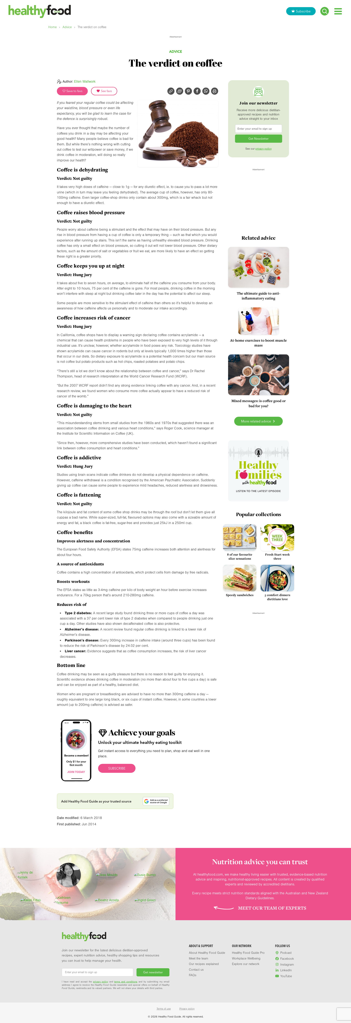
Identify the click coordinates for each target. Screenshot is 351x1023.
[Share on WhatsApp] (205, 91)
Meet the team (198, 958)
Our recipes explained (204, 964)
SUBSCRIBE (116, 768)
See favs (106, 91)
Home (52, 27)
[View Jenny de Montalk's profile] (30, 875)
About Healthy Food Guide (207, 953)
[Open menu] (338, 11)
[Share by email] (179, 91)
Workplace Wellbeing (246, 958)
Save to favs (74, 91)
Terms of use (164, 1008)
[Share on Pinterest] (188, 91)
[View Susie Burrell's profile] (145, 875)
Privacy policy (187, 1008)
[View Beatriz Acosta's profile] (107, 900)
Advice (67, 27)
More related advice (256, 421)
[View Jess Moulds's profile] (107, 875)
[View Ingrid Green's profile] (145, 900)
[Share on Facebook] (197, 91)
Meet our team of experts (272, 908)
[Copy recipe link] (170, 91)
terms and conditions (125, 981)
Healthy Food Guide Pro (248, 953)
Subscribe (303, 11)
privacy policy (263, 148)
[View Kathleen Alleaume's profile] (68, 900)
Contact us (196, 969)
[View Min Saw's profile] (68, 875)
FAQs (192, 975)
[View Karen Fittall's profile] (30, 900)
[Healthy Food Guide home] (84, 937)
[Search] (324, 11)
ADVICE (175, 51)
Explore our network (245, 964)
